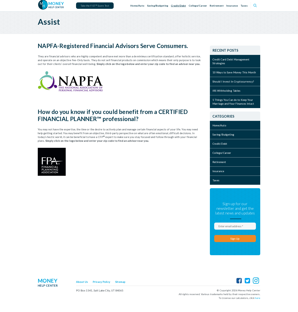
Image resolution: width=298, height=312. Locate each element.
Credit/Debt (178, 5)
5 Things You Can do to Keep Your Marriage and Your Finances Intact (233, 101)
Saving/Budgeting (157, 5)
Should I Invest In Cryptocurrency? (233, 81)
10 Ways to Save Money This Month (234, 72)
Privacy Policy (101, 281)
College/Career (198, 5)
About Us (82, 281)
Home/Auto (137, 5)
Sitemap (120, 281)
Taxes (244, 5)
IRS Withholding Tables (226, 90)
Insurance (232, 5)
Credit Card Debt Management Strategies (231, 61)
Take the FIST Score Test (95, 5)
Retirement (217, 5)
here (257, 297)
